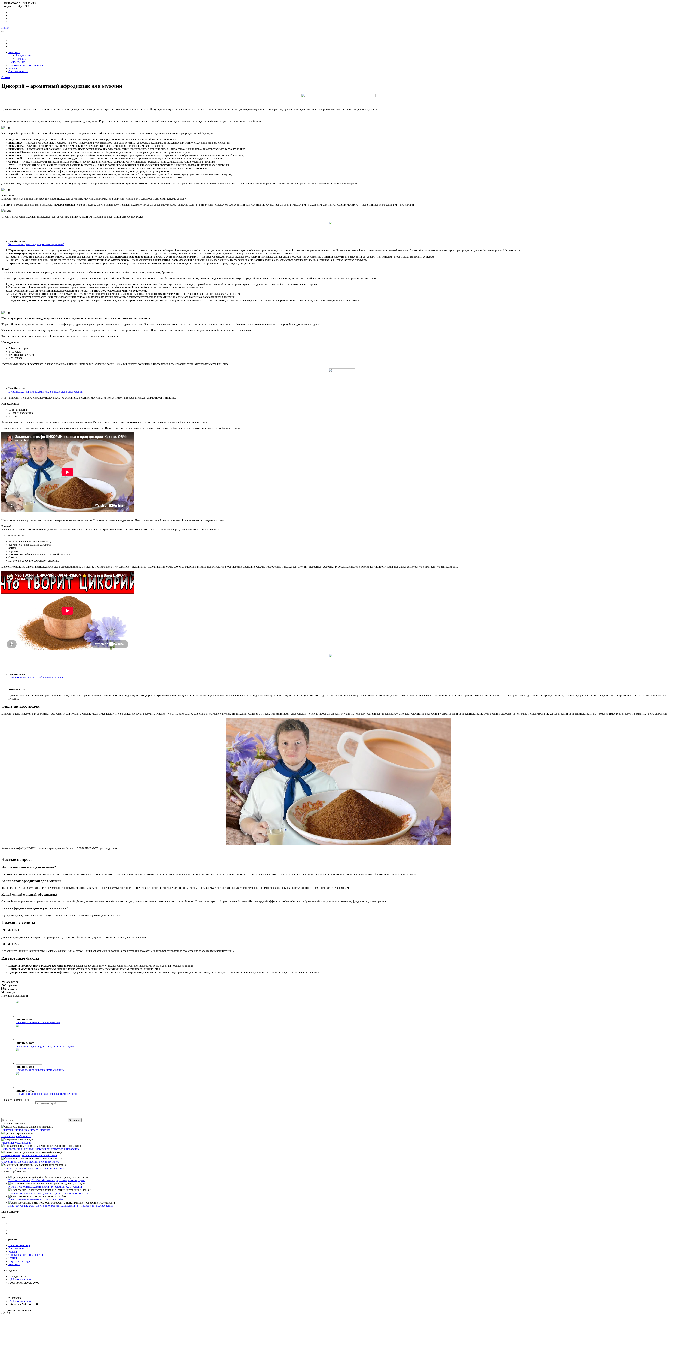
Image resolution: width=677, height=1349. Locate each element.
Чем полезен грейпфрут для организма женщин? (45, 1046)
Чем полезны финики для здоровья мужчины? (36, 244)
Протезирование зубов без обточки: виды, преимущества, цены (46, 1180)
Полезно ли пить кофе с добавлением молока (35, 677)
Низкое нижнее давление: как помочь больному (30, 1155)
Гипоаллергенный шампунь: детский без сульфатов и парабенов (40, 1148)
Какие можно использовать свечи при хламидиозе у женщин (45, 1186)
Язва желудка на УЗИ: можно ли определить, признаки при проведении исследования (60, 1205)
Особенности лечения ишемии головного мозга (30, 1161)
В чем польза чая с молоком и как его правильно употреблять (45, 391)
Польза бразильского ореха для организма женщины (47, 1093)
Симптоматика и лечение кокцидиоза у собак (35, 1199)
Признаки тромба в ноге (16, 1136)
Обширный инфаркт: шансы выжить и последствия (32, 1167)
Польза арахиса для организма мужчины (40, 1069)
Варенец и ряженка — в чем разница (38, 1022)
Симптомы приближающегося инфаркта (25, 1129)
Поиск (5, 27)
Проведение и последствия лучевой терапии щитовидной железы (48, 1193)
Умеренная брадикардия (16, 1142)
